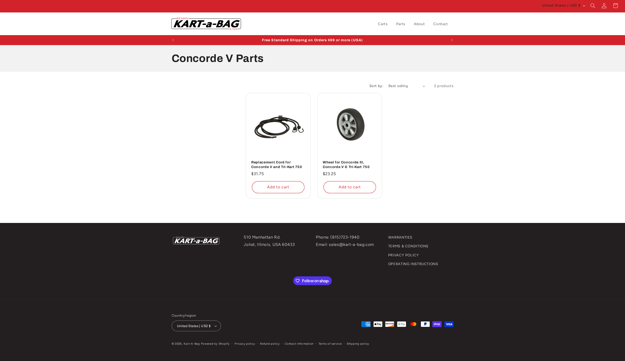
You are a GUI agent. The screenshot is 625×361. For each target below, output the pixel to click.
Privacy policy (245, 343)
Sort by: (376, 86)
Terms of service (330, 343)
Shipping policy (358, 343)
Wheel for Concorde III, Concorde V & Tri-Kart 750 (346, 164)
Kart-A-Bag (192, 343)
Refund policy (270, 343)
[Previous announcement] (173, 40)
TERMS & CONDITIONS (408, 246)
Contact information (299, 343)
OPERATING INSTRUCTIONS (413, 264)
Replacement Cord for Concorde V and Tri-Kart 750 (276, 164)
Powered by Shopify (215, 343)
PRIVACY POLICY (403, 255)
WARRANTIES (400, 237)
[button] (593, 5)
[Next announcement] (452, 40)
